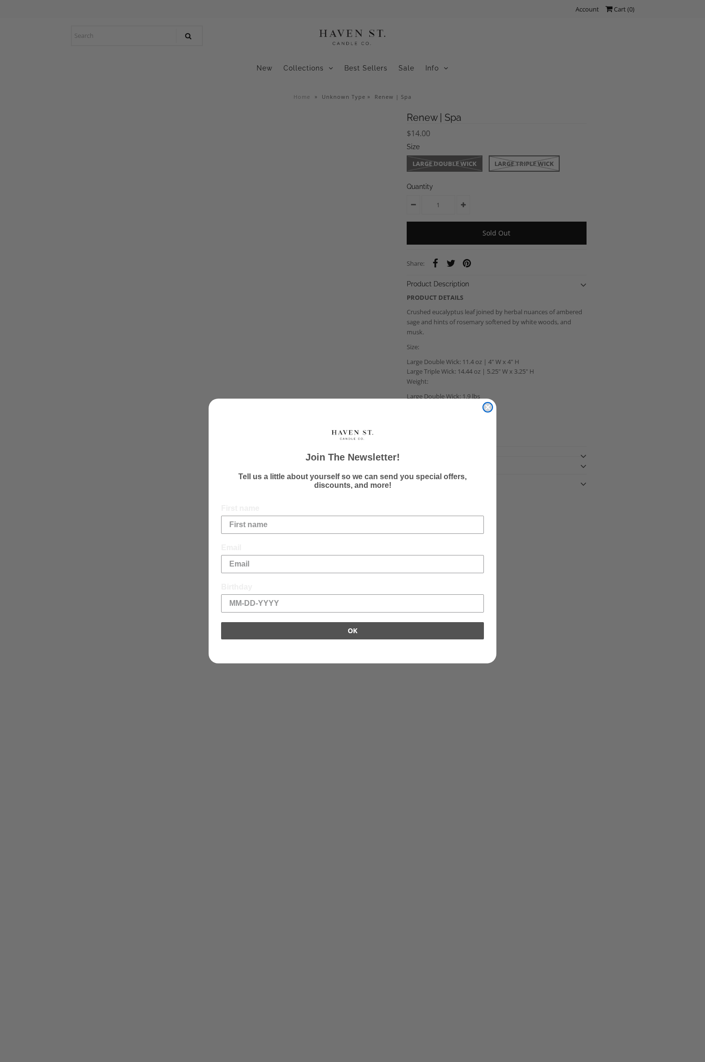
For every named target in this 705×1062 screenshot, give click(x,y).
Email (231, 547)
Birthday (236, 587)
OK (352, 630)
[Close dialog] (488, 407)
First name (240, 508)
